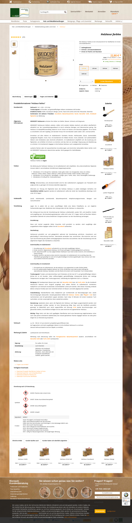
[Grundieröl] (108, 136)
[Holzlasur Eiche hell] (66, 451)
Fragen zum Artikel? (22, 364)
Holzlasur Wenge (109, 459)
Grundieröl (58, 114)
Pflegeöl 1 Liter (88, 295)
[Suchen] (65, 12)
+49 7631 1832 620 (102, 489)
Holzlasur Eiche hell (66, 459)
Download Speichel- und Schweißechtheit (29, 373)
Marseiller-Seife (67, 282)
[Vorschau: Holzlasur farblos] (14, 44)
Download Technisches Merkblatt (26, 376)
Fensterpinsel (108, 120)
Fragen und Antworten (48, 96)
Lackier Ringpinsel (108, 193)
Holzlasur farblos (108, 169)
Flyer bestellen (15, 489)
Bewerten (104, 85)
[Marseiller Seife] (108, 233)
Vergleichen (84, 85)
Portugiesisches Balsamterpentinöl (67, 336)
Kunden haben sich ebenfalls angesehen (54, 440)
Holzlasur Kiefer (23, 459)
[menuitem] (53, 12)
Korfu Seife (81, 282)
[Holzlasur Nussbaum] (87, 451)
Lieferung (13, 496)
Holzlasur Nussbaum (87, 459)
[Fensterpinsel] (108, 112)
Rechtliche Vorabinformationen (20, 499)
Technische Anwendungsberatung (107, 497)
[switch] (126, 504)
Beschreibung (16, 96)
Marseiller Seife (108, 241)
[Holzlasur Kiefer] (22, 451)
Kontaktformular (107, 493)
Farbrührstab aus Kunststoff (108, 217)
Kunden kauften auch (32, 440)
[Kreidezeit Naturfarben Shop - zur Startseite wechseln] (19, 13)
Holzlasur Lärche (44, 459)
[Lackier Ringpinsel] (108, 184)
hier (88, 515)
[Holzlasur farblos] (108, 160)
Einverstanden (100, 511)
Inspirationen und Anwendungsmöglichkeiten (19, 493)
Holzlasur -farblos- (74, 295)
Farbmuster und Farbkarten (19, 486)
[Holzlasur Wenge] (109, 451)
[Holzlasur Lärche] (44, 451)
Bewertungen (30, 96)
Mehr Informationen (70, 517)
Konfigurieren (111, 511)
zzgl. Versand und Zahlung (114, 59)
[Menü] (129, 493)
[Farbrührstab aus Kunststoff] (108, 209)
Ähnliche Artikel (17, 440)
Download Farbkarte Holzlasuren (26, 375)
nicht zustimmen (33, 513)
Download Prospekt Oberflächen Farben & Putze (31, 371)
